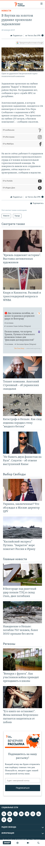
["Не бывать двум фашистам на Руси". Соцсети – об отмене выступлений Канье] (22, 443)
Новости (6, 11)
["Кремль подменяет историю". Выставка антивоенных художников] (22, 241)
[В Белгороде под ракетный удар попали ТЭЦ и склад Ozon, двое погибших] (22, 575)
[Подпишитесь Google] (4, 813)
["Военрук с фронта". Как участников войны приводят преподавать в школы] (22, 659)
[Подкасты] (4, 819)
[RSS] (38, 813)
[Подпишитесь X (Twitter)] (15, 813)
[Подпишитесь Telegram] (27, 813)
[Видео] (28, 843)
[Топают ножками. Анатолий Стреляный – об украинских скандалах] (22, 367)
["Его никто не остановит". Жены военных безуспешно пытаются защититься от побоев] (22, 697)
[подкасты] (17, 843)
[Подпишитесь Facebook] (9, 813)
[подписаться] (9, 819)
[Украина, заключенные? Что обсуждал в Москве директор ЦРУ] (22, 490)
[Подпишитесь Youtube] (21, 813)
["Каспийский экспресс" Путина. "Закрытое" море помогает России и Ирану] (22, 527)
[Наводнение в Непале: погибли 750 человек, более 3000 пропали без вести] (22, 612)
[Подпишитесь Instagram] (32, 813)
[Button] (16, 35)
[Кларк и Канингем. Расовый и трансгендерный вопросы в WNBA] (22, 279)
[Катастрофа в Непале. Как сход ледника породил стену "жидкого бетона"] (22, 405)
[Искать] (38, 843)
